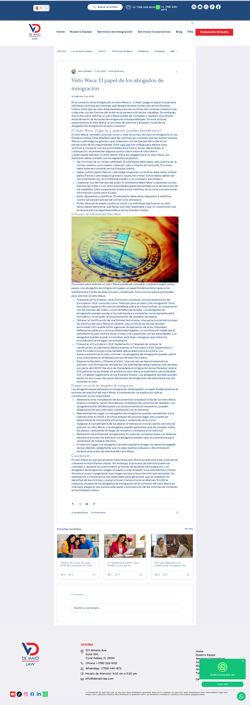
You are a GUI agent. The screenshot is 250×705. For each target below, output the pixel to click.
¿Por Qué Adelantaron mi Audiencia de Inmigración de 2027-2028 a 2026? (170, 564)
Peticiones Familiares (122, 51)
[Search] (193, 23)
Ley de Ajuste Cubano (81, 51)
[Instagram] (206, 6)
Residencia (143, 51)
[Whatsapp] (45, 694)
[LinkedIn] (194, 6)
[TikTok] (212, 6)
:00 (116, 673)
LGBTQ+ (102, 51)
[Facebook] (218, 6)
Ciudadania (159, 51)
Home (199, 651)
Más (173, 51)
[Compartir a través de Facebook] (72, 503)
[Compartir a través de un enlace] (94, 503)
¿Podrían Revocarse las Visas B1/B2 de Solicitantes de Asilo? (76, 564)
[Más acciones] (177, 71)
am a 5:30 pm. (127, 673)
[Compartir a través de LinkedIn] (87, 503)
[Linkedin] (38, 694)
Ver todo (189, 529)
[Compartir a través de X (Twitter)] (80, 503)
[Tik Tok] (19, 694)
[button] (115, 32)
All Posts (61, 51)
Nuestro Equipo (205, 655)
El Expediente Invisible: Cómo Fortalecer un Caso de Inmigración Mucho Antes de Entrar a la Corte (123, 564)
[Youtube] (200, 6)
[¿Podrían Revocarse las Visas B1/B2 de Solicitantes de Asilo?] (78, 546)
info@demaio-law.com (99, 679)
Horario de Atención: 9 (99, 673)
